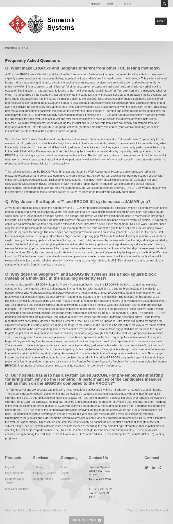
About (64, 467)
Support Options (43, 479)
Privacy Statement (157, 510)
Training (38, 467)
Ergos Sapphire (14, 473)
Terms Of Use (135, 510)
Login (110, 3)
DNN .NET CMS (84, 520)
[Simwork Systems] (45, 23)
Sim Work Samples (16, 488)
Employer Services (44, 473)
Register (95, 3)
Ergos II (9, 467)
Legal (64, 473)
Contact (65, 479)
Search (164, 3)
